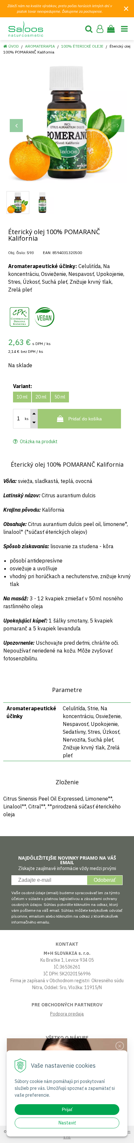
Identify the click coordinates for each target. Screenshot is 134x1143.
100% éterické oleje (82, 46)
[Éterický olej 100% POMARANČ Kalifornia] (67, 122)
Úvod (13, 46)
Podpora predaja (67, 1014)
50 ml (59, 397)
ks (27, 418)
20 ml (41, 397)
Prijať (67, 1109)
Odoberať (105, 880)
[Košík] (111, 29)
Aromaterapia (40, 46)
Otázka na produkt (38, 441)
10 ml (22, 397)
